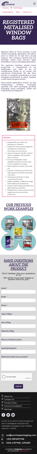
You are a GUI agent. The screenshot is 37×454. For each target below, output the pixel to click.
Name (4, 288)
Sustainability (8, 12)
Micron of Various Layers (11, 340)
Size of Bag (6, 323)
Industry (6, 8)
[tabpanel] (18, 168)
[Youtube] (13, 415)
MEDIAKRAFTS (24, 451)
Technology (18, 8)
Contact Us (27, 12)
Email (4, 297)
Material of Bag (7, 331)
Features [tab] (6, 138)
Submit (18, 386)
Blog (18, 12)
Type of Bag (7, 314)
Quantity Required (8, 348)
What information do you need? (15, 357)
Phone (4, 305)
